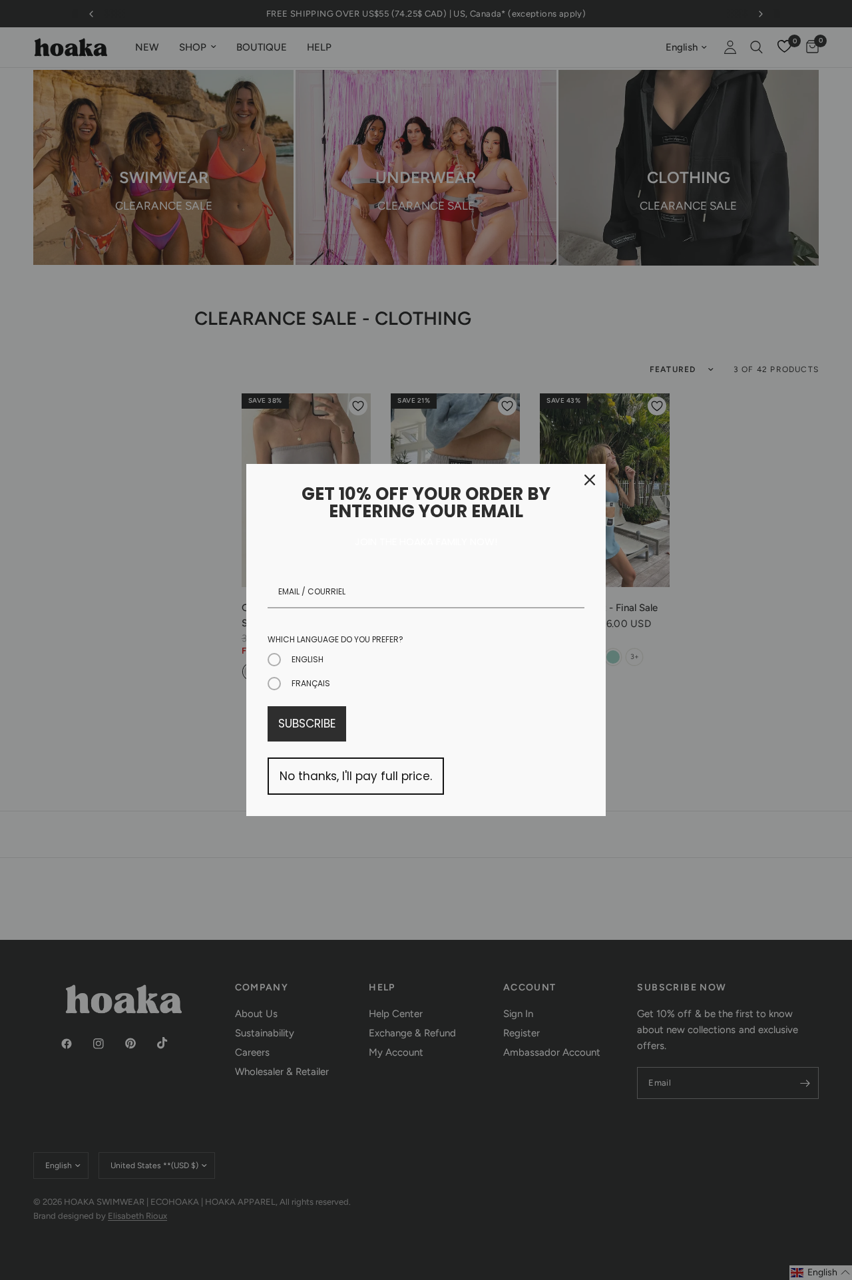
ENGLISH (307, 659)
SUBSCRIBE (306, 724)
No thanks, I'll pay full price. (356, 776)
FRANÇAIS (311, 683)
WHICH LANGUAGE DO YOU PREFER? (335, 639)
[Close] (590, 480)
